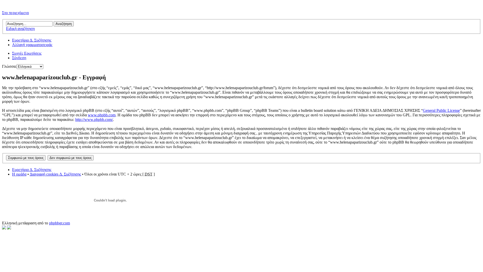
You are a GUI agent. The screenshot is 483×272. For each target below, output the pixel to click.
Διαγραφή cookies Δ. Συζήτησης (55, 174)
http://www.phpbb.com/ (94, 119)
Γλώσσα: (9, 66)
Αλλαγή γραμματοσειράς (32, 45)
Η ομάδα (19, 174)
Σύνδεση (19, 58)
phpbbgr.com (59, 223)
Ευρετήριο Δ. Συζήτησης (31, 40)
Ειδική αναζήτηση (20, 28)
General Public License (441, 110)
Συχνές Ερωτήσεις (27, 53)
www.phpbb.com (101, 115)
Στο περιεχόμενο (15, 13)
